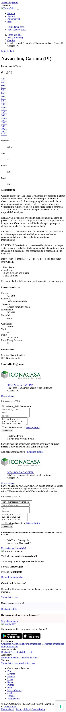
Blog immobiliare (9, 646)
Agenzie (11, 16)
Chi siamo (6, 643)
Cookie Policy (38, 709)
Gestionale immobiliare (53, 643)
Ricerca (11, 13)
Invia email (7, 430)
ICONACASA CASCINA (20, 385)
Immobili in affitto (29, 657)
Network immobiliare (30, 643)
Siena (10, 682)
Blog (9, 21)
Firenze (11, 676)
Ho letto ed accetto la (22, 427)
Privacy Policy (33, 427)
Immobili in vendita (10, 657)
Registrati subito (9, 609)
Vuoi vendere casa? (16, 29)
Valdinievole (13, 698)
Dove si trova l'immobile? (13, 548)
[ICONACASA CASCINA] (21, 380)
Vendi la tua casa (27, 663)
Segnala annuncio (9, 621)
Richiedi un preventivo (12, 577)
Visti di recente (25, 652)
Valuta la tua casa (15, 27)
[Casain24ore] (8, 8)
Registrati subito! (35, 452)
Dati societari (7, 709)
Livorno (11, 674)
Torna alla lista (14, 35)
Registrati (5, 652)
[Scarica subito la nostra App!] (11, 638)
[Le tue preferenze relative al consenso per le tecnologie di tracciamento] (61, 707)
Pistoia (10, 685)
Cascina (11, 40)
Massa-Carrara (14, 690)
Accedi (14, 652)
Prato (9, 687)
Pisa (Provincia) (15, 37)
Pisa (9, 671)
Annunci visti (13, 19)
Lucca (10, 679)
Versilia (11, 696)
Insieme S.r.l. (10, 706)
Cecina (10, 693)
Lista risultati (7, 51)
